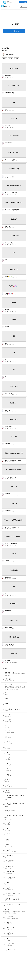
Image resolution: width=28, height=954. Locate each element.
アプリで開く (23, 2)
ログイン (23, 6)
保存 (5, 58)
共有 (11, 58)
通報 (17, 58)
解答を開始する (15, 31)
